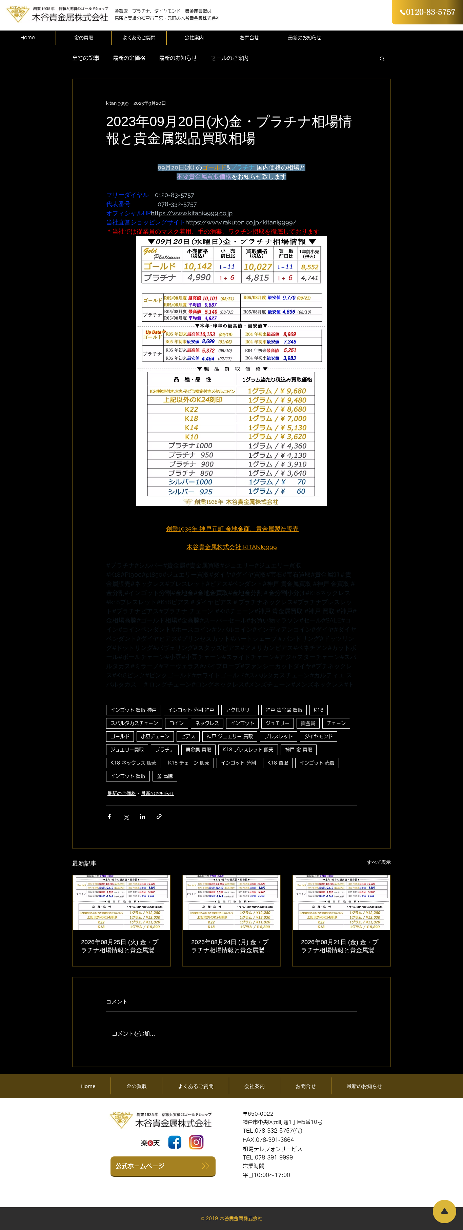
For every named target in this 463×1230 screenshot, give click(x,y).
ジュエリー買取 (127, 749)
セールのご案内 (229, 58)
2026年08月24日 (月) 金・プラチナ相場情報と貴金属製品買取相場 (230, 946)
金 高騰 (165, 776)
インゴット (242, 723)
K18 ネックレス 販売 (133, 762)
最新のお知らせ (178, 58)
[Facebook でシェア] (109, 816)
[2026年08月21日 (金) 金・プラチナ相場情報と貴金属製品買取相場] (341, 902)
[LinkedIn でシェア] (142, 816)
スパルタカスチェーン (134, 723)
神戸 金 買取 (298, 749)
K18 (318, 710)
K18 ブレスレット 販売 (248, 749)
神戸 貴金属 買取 (284, 710)
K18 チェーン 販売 (188, 762)
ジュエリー (277, 723)
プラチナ (164, 749)
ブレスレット (278, 736)
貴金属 (308, 723)
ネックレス (207, 723)
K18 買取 (277, 762)
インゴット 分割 (238, 762)
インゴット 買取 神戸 (133, 710)
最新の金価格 (129, 58)
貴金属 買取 (198, 749)
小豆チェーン (155, 736)
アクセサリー (240, 710)
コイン (176, 723)
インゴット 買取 (127, 776)
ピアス (188, 736)
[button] (382, 58)
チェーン (336, 723)
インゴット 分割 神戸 (191, 710)
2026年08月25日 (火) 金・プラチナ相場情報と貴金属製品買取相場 (120, 946)
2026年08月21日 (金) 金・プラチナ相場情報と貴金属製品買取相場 (340, 946)
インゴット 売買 (317, 762)
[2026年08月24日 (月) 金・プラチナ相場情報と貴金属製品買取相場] (231, 902)
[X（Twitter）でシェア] (126, 816)
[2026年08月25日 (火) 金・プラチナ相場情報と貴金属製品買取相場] (121, 902)
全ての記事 (85, 58)
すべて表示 (379, 862)
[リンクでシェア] (159, 816)
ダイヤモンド (318, 736)
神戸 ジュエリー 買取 (230, 736)
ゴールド (119, 736)
